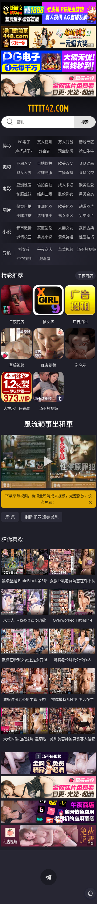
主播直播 (65, 172)
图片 (6, 210)
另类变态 (86, 193)
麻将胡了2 (24, 150)
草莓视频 (65, 249)
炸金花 (44, 150)
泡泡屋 (44, 258)
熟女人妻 (24, 172)
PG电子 (24, 141)
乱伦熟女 (65, 193)
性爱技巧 (86, 236)
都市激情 (24, 227)
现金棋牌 (65, 150)
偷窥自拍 (24, 206)
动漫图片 (86, 206)
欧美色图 (65, 206)
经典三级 (44, 193)
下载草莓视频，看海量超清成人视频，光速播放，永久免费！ (48, 499)
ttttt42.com (48, 108)
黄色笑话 (65, 236)
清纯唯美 (44, 215)
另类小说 (44, 236)
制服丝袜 (24, 193)
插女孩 (24, 249)
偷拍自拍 (44, 184)
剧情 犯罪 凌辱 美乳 (41, 516)
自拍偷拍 (44, 163)
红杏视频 (24, 258)
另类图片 (86, 215)
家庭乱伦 (44, 227)
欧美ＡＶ (65, 163)
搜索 (85, 121)
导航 (6, 253)
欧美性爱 (86, 184)
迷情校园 (24, 236)
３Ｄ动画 (86, 163)
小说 (6, 232)
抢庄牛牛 (86, 150)
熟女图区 (65, 215)
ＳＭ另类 (86, 172)
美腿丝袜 (24, 215)
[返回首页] (90, 893)
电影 (6, 189)
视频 (6, 167)
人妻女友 (65, 227)
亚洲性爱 (24, 184)
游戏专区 (86, 141)
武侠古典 (86, 227)
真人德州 (44, 141)
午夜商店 (44, 249)
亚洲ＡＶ (24, 163)
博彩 (6, 146)
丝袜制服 (44, 172)
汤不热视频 (86, 249)
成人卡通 (65, 184)
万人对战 (65, 141)
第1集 (10, 516)
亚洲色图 (44, 206)
